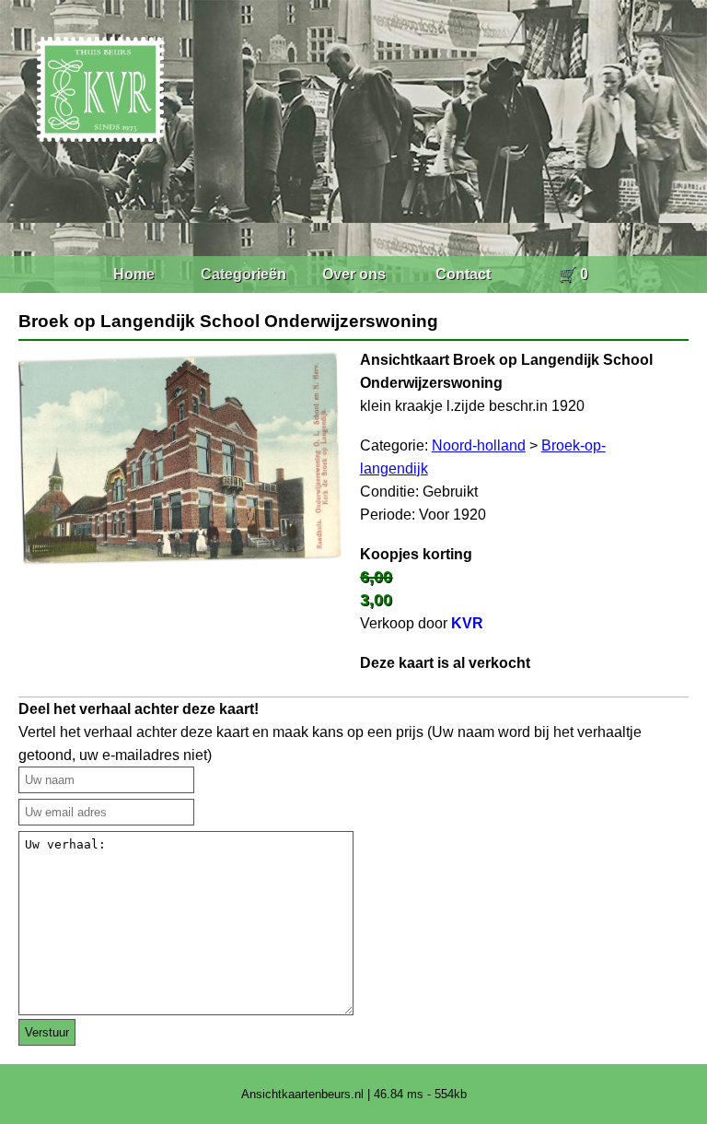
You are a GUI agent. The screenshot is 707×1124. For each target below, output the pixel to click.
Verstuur (47, 1032)
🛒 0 (573, 274)
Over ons (354, 274)
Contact (463, 274)
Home (134, 274)
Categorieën (243, 274)
